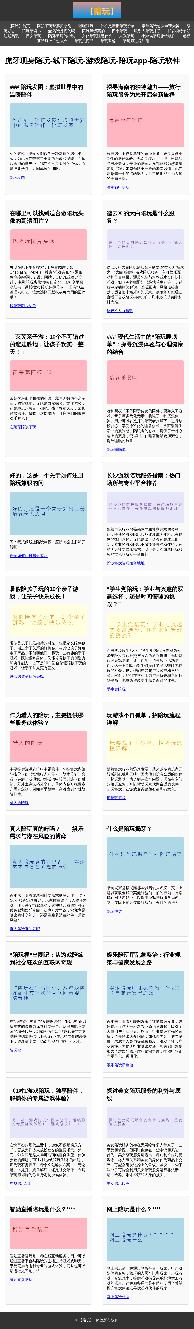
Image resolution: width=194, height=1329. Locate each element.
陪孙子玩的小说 (61, 36)
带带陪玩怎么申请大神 (161, 26)
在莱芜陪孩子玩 (23, 427)
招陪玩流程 (116, 798)
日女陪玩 (33, 36)
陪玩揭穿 (114, 911)
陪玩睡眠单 (116, 449)
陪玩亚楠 (108, 41)
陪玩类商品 (84, 41)
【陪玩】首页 (18, 26)
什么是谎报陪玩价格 (118, 26)
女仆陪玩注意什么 (97, 36)
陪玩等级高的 (93, 31)
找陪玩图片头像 (23, 306)
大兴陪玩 (126, 36)
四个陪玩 (119, 31)
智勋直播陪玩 (21, 1280)
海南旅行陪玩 (118, 187)
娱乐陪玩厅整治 (120, 1065)
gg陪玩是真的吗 (61, 31)
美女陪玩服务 (118, 1184)
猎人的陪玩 (19, 803)
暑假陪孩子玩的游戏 (27, 677)
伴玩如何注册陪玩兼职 (29, 556)
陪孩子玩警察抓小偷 (54, 26)
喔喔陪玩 (85, 26)
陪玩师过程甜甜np (138, 41)
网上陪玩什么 (118, 1297)
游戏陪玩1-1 (20, 1184)
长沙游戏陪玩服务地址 (126, 563)
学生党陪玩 (116, 689)
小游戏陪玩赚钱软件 (158, 36)
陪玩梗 (15, 1050)
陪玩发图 (17, 177)
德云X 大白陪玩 (120, 311)
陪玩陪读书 (31, 31)
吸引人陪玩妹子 (147, 31)
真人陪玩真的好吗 (25, 929)
